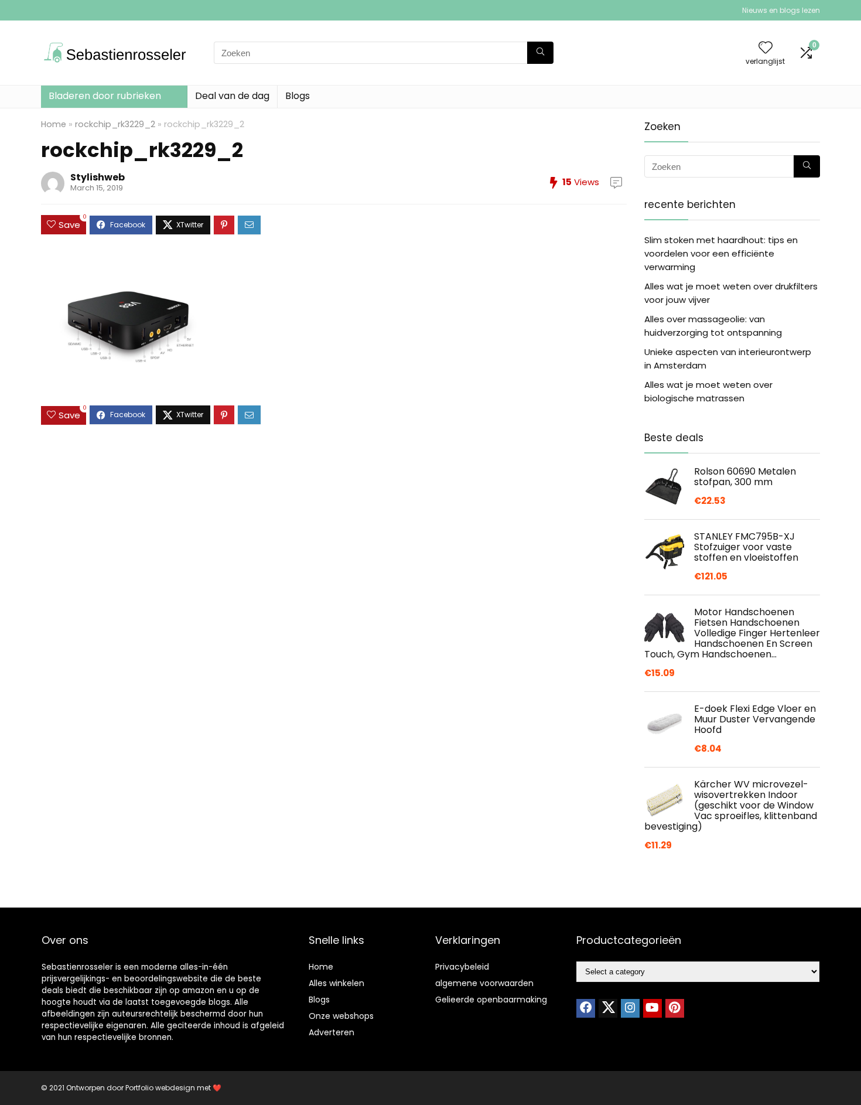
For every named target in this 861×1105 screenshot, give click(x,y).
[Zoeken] (540, 53)
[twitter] (608, 1008)
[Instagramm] (630, 1008)
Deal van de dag (232, 96)
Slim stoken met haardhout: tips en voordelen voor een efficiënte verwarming (721, 253)
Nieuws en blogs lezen (781, 10)
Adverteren (331, 1032)
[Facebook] (585, 1008)
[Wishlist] (765, 48)
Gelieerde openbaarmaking (491, 999)
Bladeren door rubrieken (105, 96)
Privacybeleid (462, 967)
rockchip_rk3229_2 (115, 124)
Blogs (297, 96)
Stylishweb (97, 177)
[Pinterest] (674, 1008)
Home (53, 124)
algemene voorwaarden (484, 983)
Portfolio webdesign (160, 1088)
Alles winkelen (336, 983)
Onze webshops (341, 1016)
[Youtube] (652, 1008)
